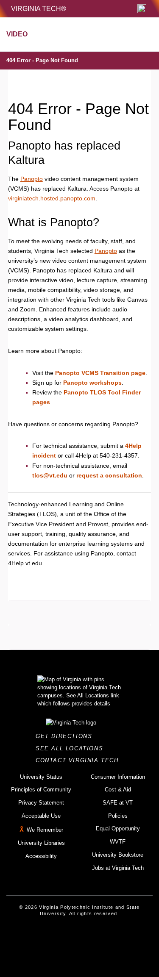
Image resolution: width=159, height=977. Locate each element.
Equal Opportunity (118, 828)
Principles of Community (41, 789)
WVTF (118, 841)
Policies (118, 816)
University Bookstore (117, 855)
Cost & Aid (118, 789)
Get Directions (66, 736)
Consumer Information (118, 777)
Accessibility (41, 856)
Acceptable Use (41, 816)
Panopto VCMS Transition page (100, 372)
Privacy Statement (41, 802)
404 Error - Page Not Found (42, 60)
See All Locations (72, 748)
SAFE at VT (118, 802)
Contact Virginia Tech (79, 760)
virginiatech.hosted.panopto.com (51, 198)
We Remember (45, 830)
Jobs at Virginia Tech (118, 868)
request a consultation (109, 475)
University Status (41, 777)
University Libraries (41, 843)
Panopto (31, 178)
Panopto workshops (92, 382)
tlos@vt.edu (49, 475)
